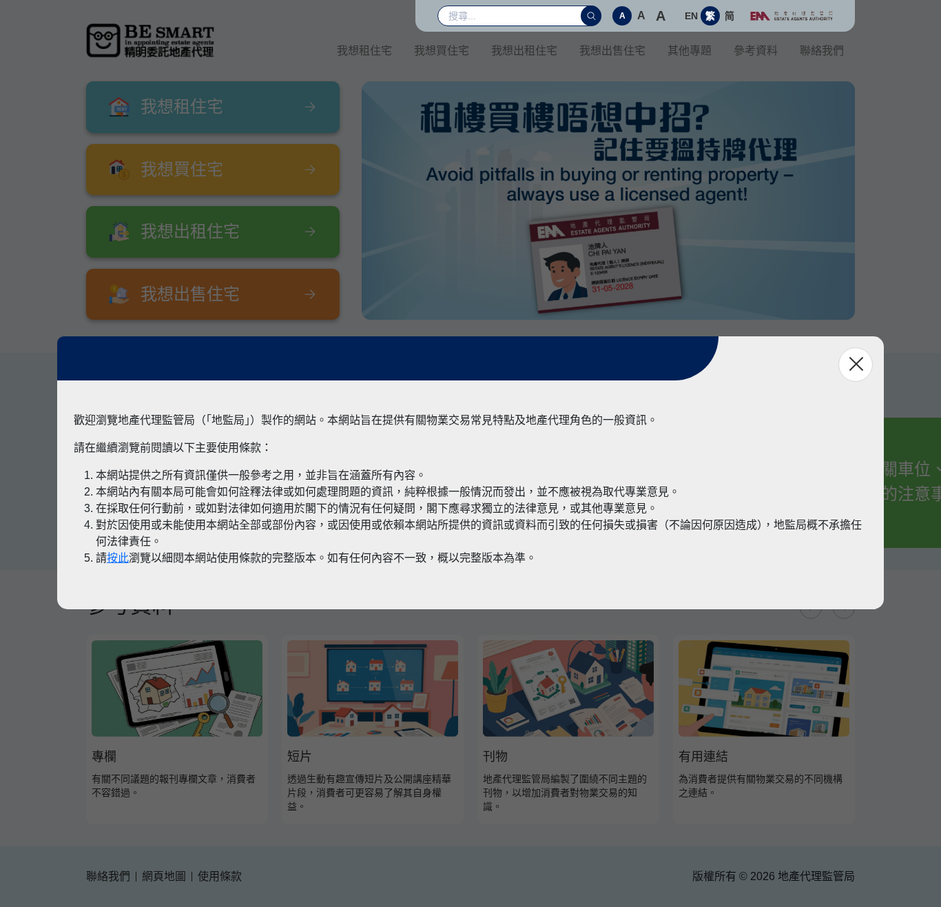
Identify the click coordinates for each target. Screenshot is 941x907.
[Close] (855, 364)
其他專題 (690, 51)
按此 (118, 558)
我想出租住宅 (524, 51)
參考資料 (756, 51)
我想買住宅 (441, 51)
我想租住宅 (364, 51)
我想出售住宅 (612, 51)
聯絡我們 (822, 51)
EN (691, 15)
